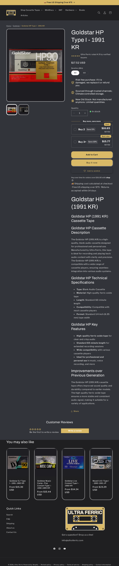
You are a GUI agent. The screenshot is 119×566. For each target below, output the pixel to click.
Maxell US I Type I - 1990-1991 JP (101, 482)
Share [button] (76, 411)
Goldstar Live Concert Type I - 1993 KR (72, 483)
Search (9, 515)
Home (8, 26)
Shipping (10, 523)
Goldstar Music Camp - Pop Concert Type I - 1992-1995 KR (44, 484)
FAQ (8, 519)
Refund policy (46, 565)
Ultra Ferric (18, 565)
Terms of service (73, 565)
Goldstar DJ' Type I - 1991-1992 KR (17, 482)
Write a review (75, 431)
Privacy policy (59, 565)
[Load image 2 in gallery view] (23, 109)
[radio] (92, 129)
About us (10, 528)
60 (85, 73)
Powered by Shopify (30, 565)
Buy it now (91, 163)
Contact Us (11, 532)
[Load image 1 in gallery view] (11, 109)
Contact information (103, 565)
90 (75, 73)
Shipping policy (87, 565)
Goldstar (16, 26)
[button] (31, 10)
